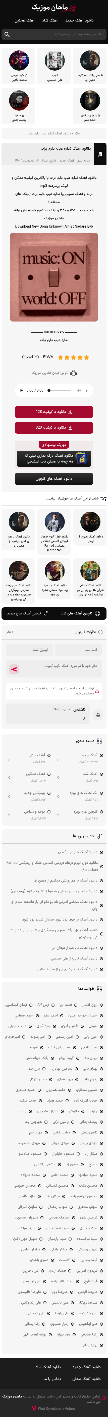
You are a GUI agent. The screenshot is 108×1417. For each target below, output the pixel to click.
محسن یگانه (88, 1185)
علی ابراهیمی (88, 1324)
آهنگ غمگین (25, 21)
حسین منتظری (86, 1090)
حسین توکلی (37, 1079)
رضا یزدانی (32, 1324)
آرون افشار (89, 1005)
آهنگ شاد (50, 21)
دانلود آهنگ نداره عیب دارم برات (66, 149)
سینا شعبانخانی (57, 1228)
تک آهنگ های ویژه (83, 793)
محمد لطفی (59, 1175)
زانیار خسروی (59, 1324)
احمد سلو (51, 1015)
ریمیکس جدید (34, 793)
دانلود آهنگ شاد (48, 1367)
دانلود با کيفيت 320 (51, 428)
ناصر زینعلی (89, 1132)
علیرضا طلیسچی (29, 1292)
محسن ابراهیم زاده (83, 1196)
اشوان (93, 1026)
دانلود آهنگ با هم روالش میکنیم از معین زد (65, 880)
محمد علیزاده (30, 1175)
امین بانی (90, 1037)
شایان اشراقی (27, 1207)
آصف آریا (66, 1005)
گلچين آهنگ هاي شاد (77, 613)
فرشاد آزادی (57, 1270)
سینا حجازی (88, 1228)
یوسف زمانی (88, 1122)
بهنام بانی (90, 1068)
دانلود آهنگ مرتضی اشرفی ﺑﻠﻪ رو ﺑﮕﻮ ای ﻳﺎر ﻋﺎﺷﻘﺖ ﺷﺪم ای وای (54, 905)
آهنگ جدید (67, 160)
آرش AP (43, 1005)
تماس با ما (52, 1379)
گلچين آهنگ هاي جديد (24, 613)
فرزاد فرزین (30, 1270)
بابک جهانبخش (36, 1058)
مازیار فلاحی (26, 1196)
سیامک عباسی (59, 1217)
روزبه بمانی (89, 1345)
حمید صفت (27, 1100)
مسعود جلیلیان (63, 1153)
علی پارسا (62, 1313)
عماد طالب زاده (62, 1281)
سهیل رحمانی (87, 1249)
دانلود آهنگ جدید (79, 21)
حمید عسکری (25, 1090)
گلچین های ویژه (85, 811)
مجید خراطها (88, 1175)
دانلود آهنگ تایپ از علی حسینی (74, 958)
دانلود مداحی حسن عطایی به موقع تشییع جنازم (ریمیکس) (54, 891)
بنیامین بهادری (61, 1068)
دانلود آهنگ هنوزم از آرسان (77, 852)
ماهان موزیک (54, 8)
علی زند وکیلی (31, 1302)
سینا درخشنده (87, 1239)
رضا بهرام (63, 1334)
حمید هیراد (55, 1100)
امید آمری (43, 1026)
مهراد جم (35, 1132)
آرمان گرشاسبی (16, 1005)
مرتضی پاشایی (45, 1164)
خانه (77, 133)
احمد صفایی (24, 1015)
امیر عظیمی (89, 1047)
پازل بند (34, 1068)
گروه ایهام (66, 1058)
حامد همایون (56, 1090)
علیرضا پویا (59, 1292)
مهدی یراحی (88, 1143)
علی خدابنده (88, 1313)
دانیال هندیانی (47, 1111)
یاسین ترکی (60, 1122)
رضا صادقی (89, 1334)
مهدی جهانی (59, 1143)
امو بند (33, 1047)
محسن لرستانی (57, 1185)
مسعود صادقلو (30, 1153)
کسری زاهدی (39, 1260)
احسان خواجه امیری (82, 1015)
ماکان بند (53, 1196)
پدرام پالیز (90, 1079)
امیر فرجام (12, 1037)
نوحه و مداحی (34, 811)
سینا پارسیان (56, 1239)
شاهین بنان (88, 1217)
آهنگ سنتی (36, 755)
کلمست (64, 1260)
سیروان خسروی (26, 1217)
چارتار (93, 1111)
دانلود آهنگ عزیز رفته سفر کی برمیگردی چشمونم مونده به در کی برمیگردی (54, 934)
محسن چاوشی (25, 1185)
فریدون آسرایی (86, 1270)
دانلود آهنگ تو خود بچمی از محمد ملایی (67, 969)
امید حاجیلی (17, 1026)
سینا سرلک (27, 1228)
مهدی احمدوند (29, 1143)
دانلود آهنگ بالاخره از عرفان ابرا (74, 948)
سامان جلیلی (30, 1249)
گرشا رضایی (88, 1260)
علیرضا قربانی (87, 1292)
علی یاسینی (59, 1302)
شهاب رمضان (57, 1207)
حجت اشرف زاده (85, 1100)
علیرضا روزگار (88, 1302)
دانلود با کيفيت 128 (51, 412)
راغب (22, 1111)
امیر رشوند (37, 1037)
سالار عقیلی (58, 1249)
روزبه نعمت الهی (34, 1334)
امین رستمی (64, 1037)
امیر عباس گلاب (59, 1047)
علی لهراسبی (32, 1281)
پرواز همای (65, 1079)
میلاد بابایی (61, 1132)
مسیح (93, 1164)
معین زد (72, 1164)
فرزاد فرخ (90, 1281)
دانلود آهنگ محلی (86, 1379)
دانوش (74, 1111)
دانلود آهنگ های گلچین (54, 479)
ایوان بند (90, 1058)
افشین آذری (69, 1026)
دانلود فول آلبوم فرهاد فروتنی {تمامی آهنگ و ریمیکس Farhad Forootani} (52, 866)
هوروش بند (33, 1122)
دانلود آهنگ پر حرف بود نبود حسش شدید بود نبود (59, 919)
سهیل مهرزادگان (25, 1239)
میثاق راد (91, 1153)
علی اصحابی (35, 1313)
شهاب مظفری (87, 1207)
